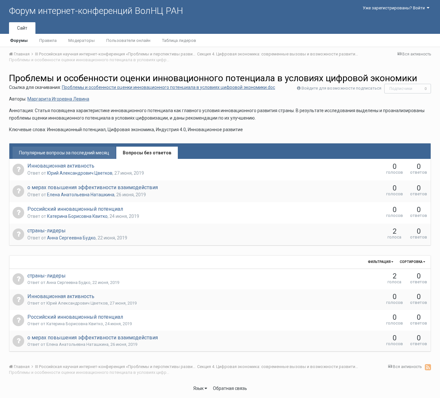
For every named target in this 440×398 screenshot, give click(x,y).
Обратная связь (230, 388)
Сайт (22, 28)
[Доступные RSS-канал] (428, 367)
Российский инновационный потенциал (75, 209)
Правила (48, 40)
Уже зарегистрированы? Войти (395, 7)
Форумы (19, 40)
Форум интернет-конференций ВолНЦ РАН (96, 10)
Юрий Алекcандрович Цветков (79, 173)
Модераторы (81, 40)
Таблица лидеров (179, 40)
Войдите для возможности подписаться (341, 88)
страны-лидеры (46, 231)
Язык (199, 388)
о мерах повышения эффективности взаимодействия (92, 187)
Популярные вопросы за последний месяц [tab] (64, 152)
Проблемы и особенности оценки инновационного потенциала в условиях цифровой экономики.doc (168, 87)
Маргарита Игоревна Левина (58, 99)
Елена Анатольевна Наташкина (80, 194)
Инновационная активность (60, 166)
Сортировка (411, 262)
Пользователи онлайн (128, 40)
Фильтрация (379, 262)
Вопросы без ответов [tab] (147, 152)
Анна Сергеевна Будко (71, 237)
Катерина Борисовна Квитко (77, 216)
